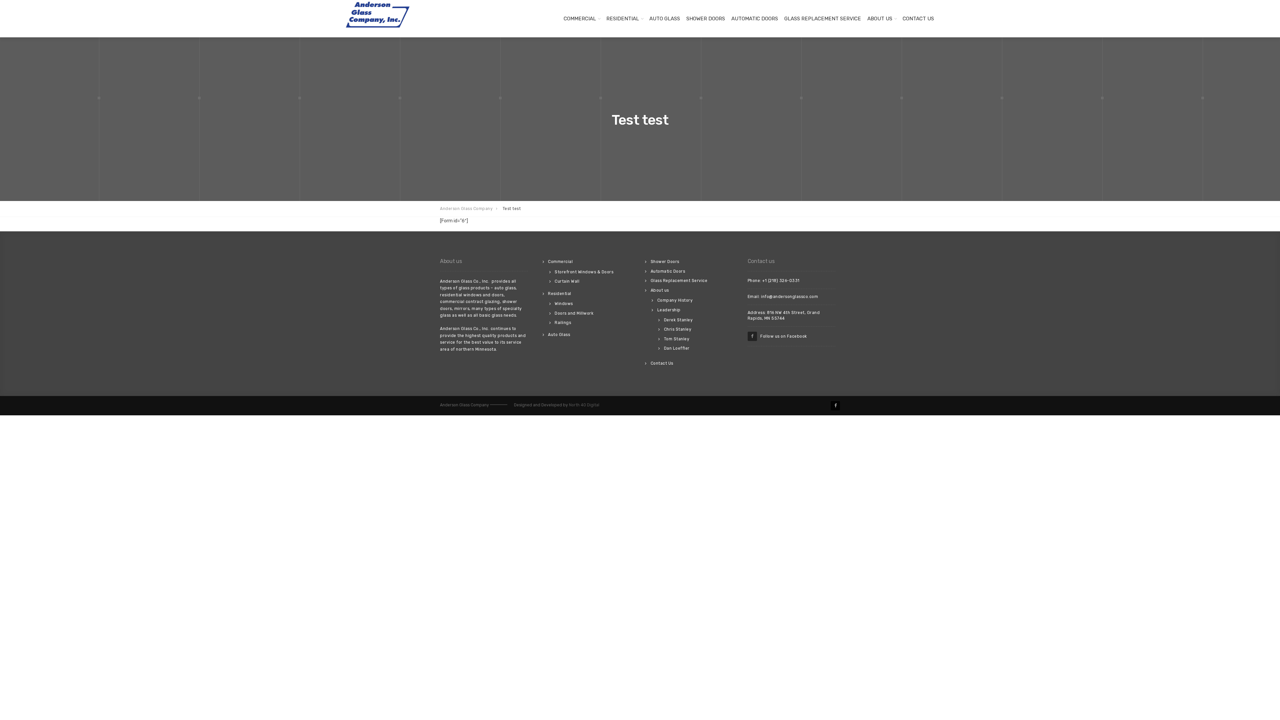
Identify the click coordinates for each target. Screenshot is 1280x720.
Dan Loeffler (677, 348)
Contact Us (918, 19)
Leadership (669, 310)
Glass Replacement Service (822, 19)
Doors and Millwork (574, 313)
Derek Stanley (678, 320)
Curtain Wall (567, 281)
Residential (622, 19)
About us (879, 19)
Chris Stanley (678, 329)
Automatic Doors (754, 19)
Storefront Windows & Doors (584, 272)
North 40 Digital (584, 405)
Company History (675, 300)
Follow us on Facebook (782, 336)
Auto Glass (664, 19)
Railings (563, 322)
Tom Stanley (677, 339)
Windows (564, 303)
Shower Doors (705, 19)
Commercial (580, 19)
